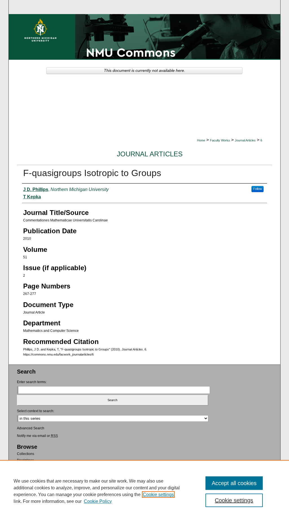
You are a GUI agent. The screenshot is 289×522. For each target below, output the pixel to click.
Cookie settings (158, 494)
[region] (144, 491)
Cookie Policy (98, 501)
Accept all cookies (234, 483)
